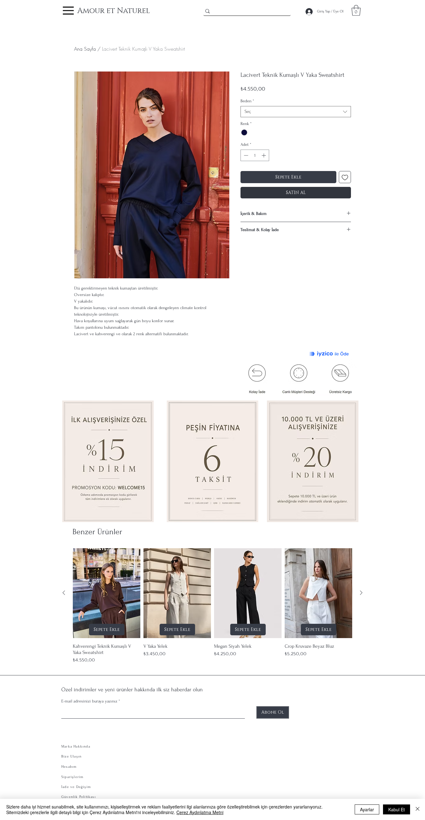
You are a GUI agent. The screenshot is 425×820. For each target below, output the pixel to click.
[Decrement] (245, 155)
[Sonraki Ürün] (361, 592)
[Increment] (264, 155)
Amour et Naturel (113, 11)
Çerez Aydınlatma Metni (199, 812)
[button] (356, 10)
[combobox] (296, 111)
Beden (247, 101)
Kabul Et (396, 809)
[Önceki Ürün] (64, 592)
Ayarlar (367, 809)
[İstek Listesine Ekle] (345, 177)
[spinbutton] (254, 155)
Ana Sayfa (85, 48)
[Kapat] (417, 809)
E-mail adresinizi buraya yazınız (89, 701)
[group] (212, 606)
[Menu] (68, 10)
